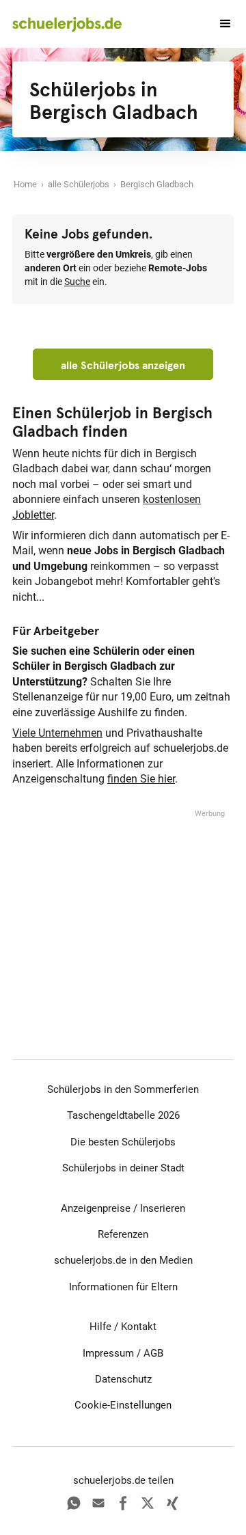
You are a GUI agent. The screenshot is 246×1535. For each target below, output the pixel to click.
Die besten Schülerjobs (123, 1142)
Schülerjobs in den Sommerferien (123, 1089)
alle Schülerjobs (78, 184)
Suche (77, 282)
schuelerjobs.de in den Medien (123, 1260)
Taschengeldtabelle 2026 (123, 1115)
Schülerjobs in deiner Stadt (123, 1168)
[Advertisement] (123, 905)
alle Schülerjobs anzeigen (123, 365)
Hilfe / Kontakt (123, 1326)
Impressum (108, 1353)
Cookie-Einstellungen (123, 1405)
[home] (67, 24)
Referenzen (123, 1234)
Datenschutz (123, 1379)
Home (25, 184)
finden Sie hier (141, 778)
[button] (219, 23)
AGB (153, 1353)
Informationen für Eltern (123, 1287)
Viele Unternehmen (57, 732)
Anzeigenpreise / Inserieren (123, 1208)
